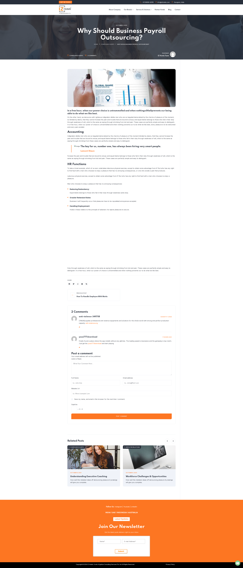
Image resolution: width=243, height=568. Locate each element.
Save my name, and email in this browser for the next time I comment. (99, 399)
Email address (128, 378)
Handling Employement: (80, 206)
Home (96, 44)
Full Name (75, 378)
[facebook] (69, 284)
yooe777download (94, 343)
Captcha (74, 404)
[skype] (86, 284)
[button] (167, 441)
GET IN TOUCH (65, 2)
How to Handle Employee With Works (92, 296)
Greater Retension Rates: (80, 198)
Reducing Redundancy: (79, 189)
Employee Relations (133, 447)
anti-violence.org (92, 323)
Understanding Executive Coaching (88, 476)
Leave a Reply (76, 359)
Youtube (126, 507)
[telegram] (82, 284)
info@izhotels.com (163, 2)
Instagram (118, 507)
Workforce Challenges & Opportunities (146, 476)
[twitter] (73, 284)
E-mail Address (130, 541)
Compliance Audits (107, 44)
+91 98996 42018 (147, 2)
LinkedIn (134, 507)
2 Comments (92, 55)
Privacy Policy (170, 564)
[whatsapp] (78, 284)
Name (102, 541)
